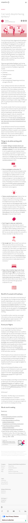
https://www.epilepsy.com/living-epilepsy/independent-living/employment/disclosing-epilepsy (12, 427)
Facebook (3, 383)
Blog (2, 471)
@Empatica (5, 384)
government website (6, 320)
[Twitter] (20, 511)
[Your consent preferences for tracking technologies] (25, 520)
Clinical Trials (11, 465)
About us (3, 465)
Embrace (17, 203)
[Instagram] (8, 511)
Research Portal (4, 483)
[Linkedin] (26, 511)
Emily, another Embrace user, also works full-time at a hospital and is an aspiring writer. (13, 121)
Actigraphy (10, 469)
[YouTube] (14, 511)
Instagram (9, 383)
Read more (4, 411)
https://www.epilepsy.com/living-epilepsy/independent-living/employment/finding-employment (13, 422)
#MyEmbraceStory (16, 386)
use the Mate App (19, 255)
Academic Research (12, 467)
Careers (3, 467)
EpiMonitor (3, 490)
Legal (2, 469)
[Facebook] (2, 511)
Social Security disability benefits (10, 304)
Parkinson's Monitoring (13, 471)
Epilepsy (3, 9)
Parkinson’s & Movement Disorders (15, 473)
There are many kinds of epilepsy (9, 63)
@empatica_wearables (17, 384)
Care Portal (3, 480)
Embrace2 (3, 492)
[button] (26, 2)
